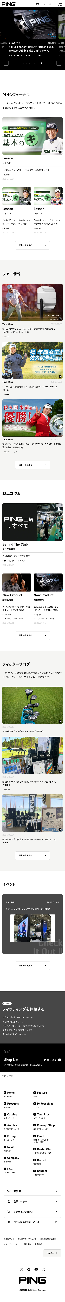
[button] (23, 63)
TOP (4, 1076)
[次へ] (59, 63)
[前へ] (6, 63)
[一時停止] (41, 63)
